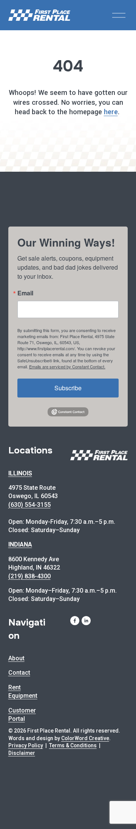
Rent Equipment (22, 691)
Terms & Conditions (73, 745)
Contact (19, 672)
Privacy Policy (25, 745)
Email (25, 293)
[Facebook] (74, 620)
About (16, 658)
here (111, 112)
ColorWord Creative (85, 738)
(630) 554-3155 (29, 504)
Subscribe (68, 387)
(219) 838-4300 (29, 576)
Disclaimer (21, 753)
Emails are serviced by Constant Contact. (67, 366)
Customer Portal (22, 714)
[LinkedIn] (86, 620)
